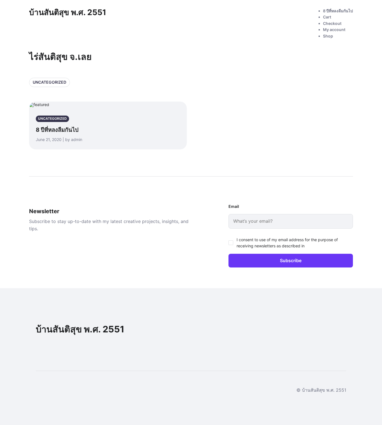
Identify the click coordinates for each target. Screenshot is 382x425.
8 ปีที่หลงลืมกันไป (338, 10)
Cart (327, 17)
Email (233, 206)
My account (334, 29)
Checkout (332, 23)
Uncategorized (49, 82)
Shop (328, 36)
